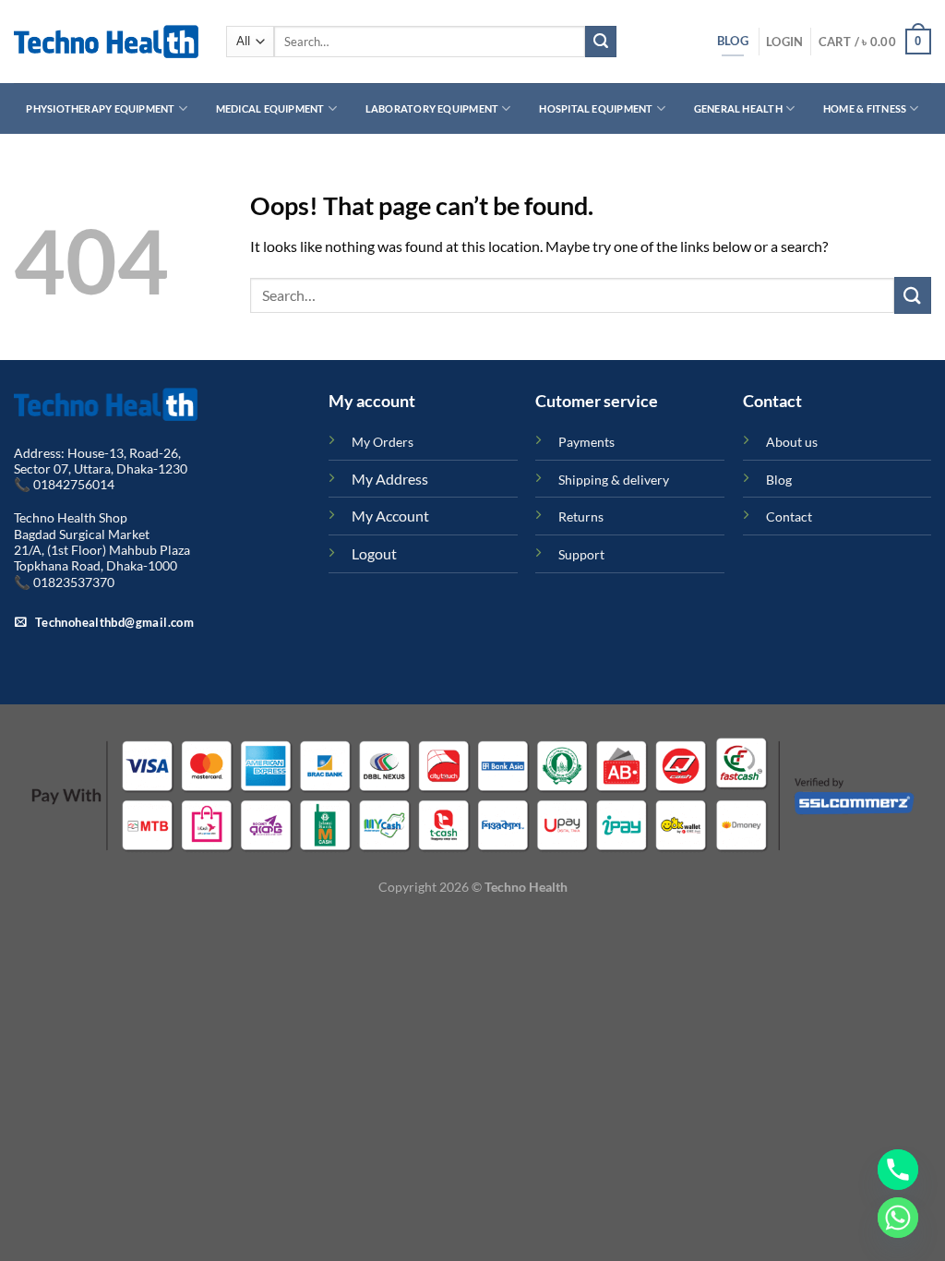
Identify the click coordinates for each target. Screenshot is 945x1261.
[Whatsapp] (898, 1217)
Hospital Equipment (595, 108)
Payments (586, 442)
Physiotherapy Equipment (100, 108)
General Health (738, 108)
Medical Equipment (270, 108)
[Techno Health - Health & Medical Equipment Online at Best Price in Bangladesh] (106, 41)
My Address (390, 478)
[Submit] (600, 41)
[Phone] (898, 1169)
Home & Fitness (864, 108)
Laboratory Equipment (431, 108)
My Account (390, 515)
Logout (374, 553)
